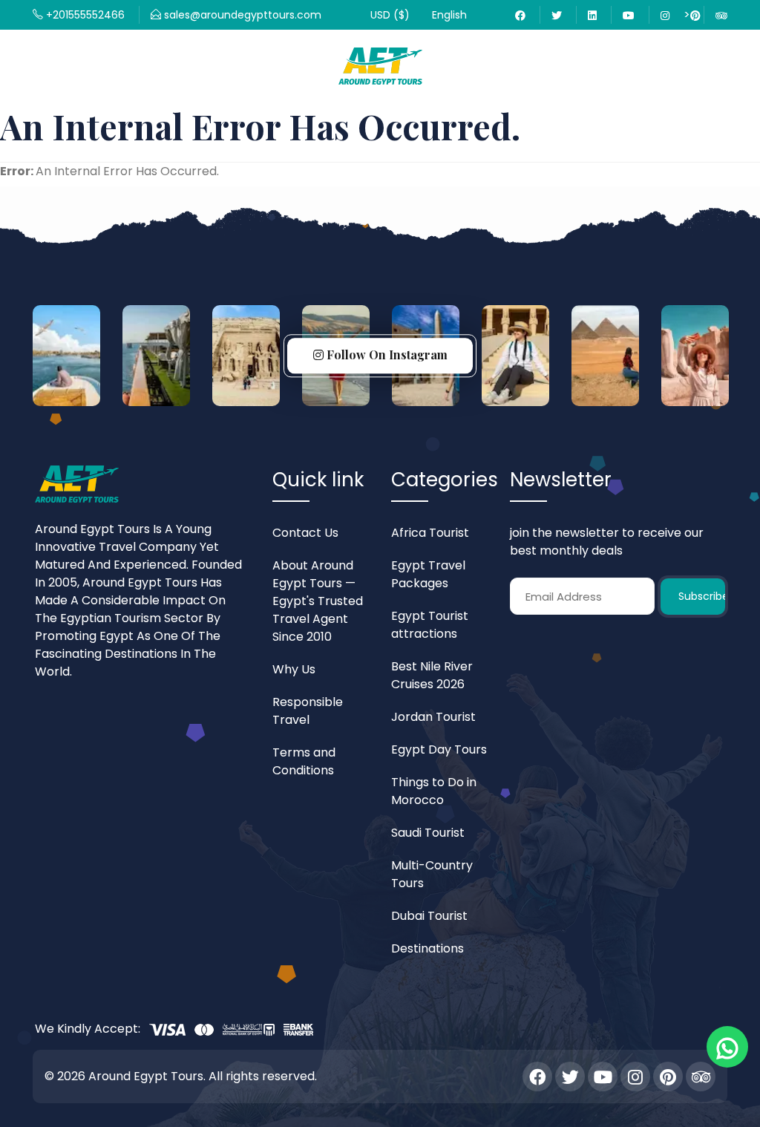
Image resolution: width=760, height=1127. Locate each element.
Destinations (427, 948)
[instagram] (635, 1076)
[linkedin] (592, 14)
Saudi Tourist (428, 832)
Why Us (293, 669)
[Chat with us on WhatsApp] (727, 1047)
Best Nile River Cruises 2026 (432, 675)
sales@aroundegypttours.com (241, 14)
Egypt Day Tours (439, 749)
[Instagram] (665, 14)
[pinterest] (668, 1076)
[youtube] (629, 14)
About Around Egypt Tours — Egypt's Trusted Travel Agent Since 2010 (317, 601)
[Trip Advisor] (721, 14)
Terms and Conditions (303, 761)
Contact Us (305, 532)
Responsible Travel (307, 710)
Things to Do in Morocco (433, 791)
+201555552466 (84, 14)
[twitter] (556, 14)
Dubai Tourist (429, 915)
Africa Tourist (430, 532)
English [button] (449, 14)
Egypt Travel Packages (428, 574)
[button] (390, 15)
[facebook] (520, 14)
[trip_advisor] (700, 1076)
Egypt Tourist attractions (429, 624)
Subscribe (701, 596)
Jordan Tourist (433, 716)
